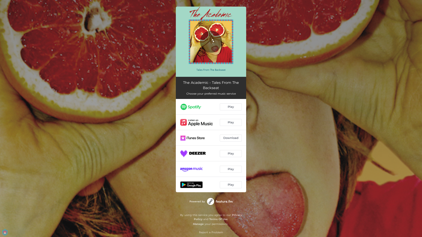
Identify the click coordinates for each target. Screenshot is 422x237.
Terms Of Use (218, 219)
